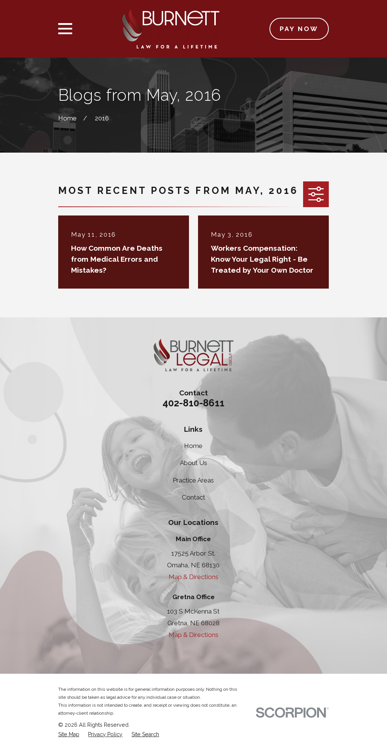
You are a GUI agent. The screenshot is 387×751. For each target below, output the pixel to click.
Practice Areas (193, 480)
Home (193, 446)
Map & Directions (193, 577)
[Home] (171, 28)
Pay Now (299, 29)
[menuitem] (68, 735)
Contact (193, 497)
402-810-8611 (193, 403)
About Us (193, 463)
